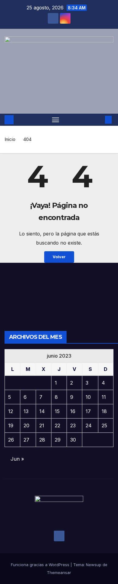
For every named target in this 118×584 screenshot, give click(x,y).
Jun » (17, 459)
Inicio (10, 139)
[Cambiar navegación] (55, 119)
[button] (99, 120)
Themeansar (59, 572)
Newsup (93, 564)
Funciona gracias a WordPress (40, 564)
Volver (59, 257)
